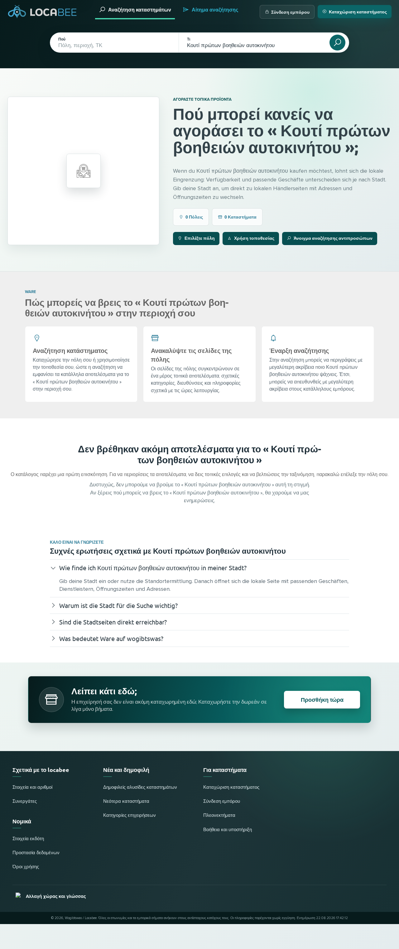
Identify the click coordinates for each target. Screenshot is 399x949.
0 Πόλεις (194, 216)
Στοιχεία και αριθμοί (32, 787)
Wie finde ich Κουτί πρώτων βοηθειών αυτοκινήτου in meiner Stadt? (153, 567)
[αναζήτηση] (337, 43)
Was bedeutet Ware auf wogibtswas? (111, 638)
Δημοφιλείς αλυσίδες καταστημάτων (140, 787)
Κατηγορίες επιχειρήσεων (129, 815)
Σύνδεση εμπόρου (290, 12)
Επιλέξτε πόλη (200, 238)
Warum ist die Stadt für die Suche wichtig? (118, 605)
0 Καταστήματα (240, 216)
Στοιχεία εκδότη (28, 838)
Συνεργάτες (24, 801)
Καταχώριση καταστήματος (358, 11)
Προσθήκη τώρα (322, 699)
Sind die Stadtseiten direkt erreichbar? (113, 622)
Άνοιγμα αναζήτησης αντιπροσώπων (333, 238)
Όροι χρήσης (25, 867)
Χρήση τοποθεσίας (254, 238)
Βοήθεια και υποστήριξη (227, 829)
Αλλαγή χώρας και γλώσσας (56, 896)
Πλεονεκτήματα (219, 815)
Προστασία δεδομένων (36, 852)
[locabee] (42, 12)
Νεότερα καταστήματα (126, 801)
